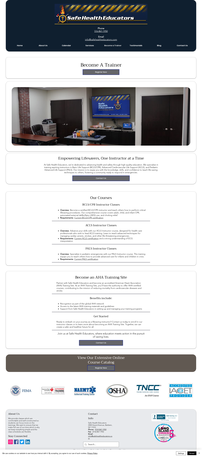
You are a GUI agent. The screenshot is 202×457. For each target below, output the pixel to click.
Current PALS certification (86, 259)
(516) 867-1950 (100, 429)
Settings (181, 453)
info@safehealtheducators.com (101, 39)
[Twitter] (22, 442)
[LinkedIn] (27, 442)
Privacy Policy (92, 453)
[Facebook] (16, 442)
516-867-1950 (101, 31)
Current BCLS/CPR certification (88, 218)
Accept (191, 453)
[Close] (199, 453)
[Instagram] (10, 442)
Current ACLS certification (86, 238)
